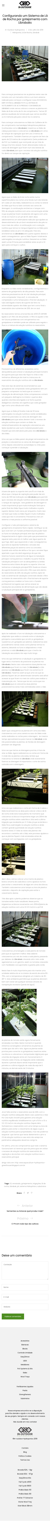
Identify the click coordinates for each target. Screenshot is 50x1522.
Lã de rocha (27, 32)
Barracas (25, 1345)
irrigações (37, 1183)
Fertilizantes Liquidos (25, 1386)
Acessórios (25, 1341)
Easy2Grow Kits (25, 1478)
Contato (25, 1448)
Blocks (25, 1349)
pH (18, 1186)
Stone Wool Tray (25, 1502)
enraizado (16, 1183)
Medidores (25, 1364)
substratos (41, 1186)
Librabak (36, 32)
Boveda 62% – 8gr (25, 1470)
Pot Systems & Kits (25, 1368)
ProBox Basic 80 (25, 1494)
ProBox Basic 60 (25, 1490)
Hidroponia (16, 32)
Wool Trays (25, 1376)
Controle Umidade (25, 1353)
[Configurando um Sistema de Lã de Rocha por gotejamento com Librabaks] (24, 1193)
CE (11, 1183)
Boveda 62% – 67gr (25, 1474)
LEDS (25, 1361)
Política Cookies (25, 1456)
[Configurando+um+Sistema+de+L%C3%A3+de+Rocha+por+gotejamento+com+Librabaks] (28, 1193)
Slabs (25, 1372)
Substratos (25, 1398)
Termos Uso (25, 1460)
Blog (25, 1452)
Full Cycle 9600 (25, 1486)
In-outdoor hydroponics (15, 30)
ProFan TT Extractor (25, 1498)
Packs (25, 1390)
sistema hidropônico (28, 1186)
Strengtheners (25, 1394)
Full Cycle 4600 (25, 1482)
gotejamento (26, 1183)
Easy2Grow (25, 1357)
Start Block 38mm (25, 1506)
